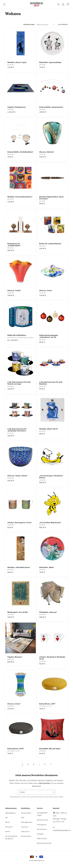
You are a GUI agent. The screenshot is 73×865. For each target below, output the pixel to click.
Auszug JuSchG (26, 813)
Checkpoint (9, 827)
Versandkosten (42, 829)
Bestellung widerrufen (44, 843)
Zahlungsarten (42, 825)
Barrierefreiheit (26, 836)
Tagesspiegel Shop (39, 860)
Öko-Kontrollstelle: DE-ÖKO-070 (11, 837)
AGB (22, 817)
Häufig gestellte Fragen (42, 814)
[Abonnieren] (53, 792)
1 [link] (22, 764)
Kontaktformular (42, 820)
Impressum (25, 827)
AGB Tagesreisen (26, 822)
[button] (4, 4)
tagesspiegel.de (10, 813)
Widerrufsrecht (42, 838)
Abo (6, 817)
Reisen (7, 822)
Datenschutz (25, 831)
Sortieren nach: (29, 24)
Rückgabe (40, 834)
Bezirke (7, 831)
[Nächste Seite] (50, 764)
